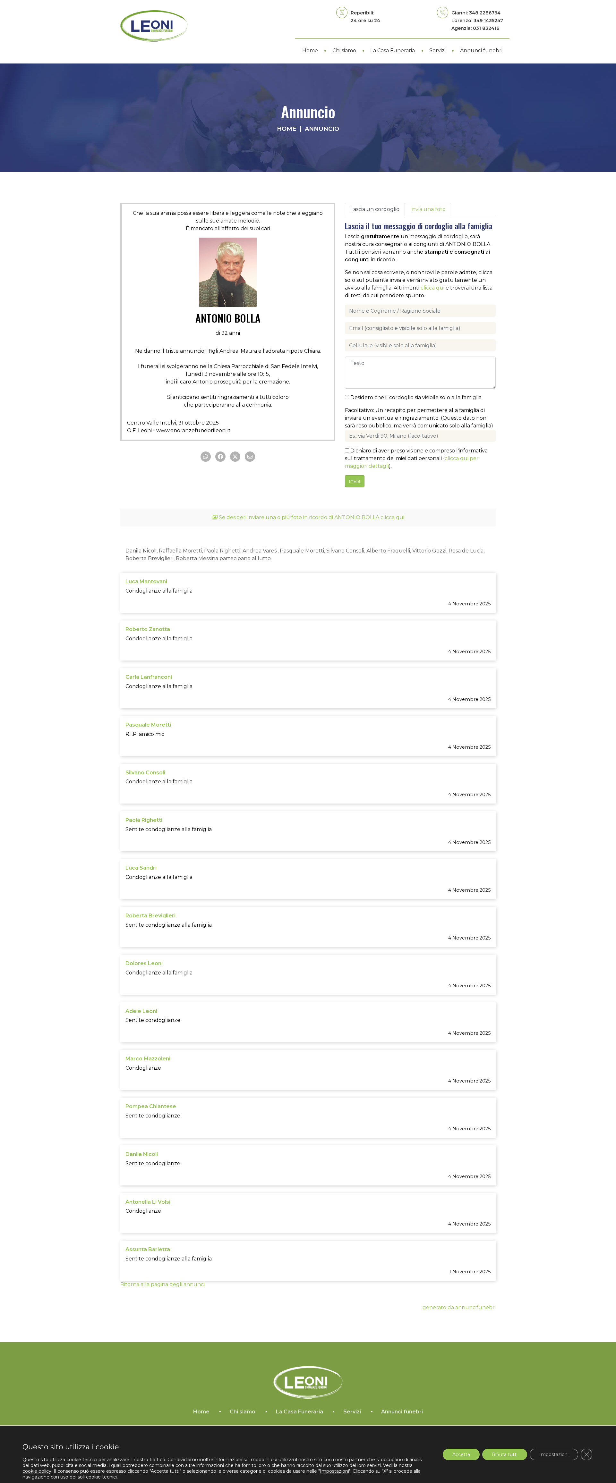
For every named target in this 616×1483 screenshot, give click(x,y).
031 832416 (486, 28)
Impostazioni (554, 1454)
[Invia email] (250, 456)
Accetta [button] (461, 1454)
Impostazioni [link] (334, 1471)
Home (286, 128)
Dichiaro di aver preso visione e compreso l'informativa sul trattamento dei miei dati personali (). (416, 458)
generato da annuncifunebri (459, 1307)
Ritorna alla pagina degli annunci (162, 1284)
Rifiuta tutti (505, 1454)
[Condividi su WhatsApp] (205, 456)
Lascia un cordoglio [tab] (374, 209)
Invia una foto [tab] (428, 209)
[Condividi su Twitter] (235, 456)
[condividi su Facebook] (220, 456)
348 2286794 (485, 13)
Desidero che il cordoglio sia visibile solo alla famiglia (415, 397)
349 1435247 (488, 20)
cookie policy (36, 1471)
